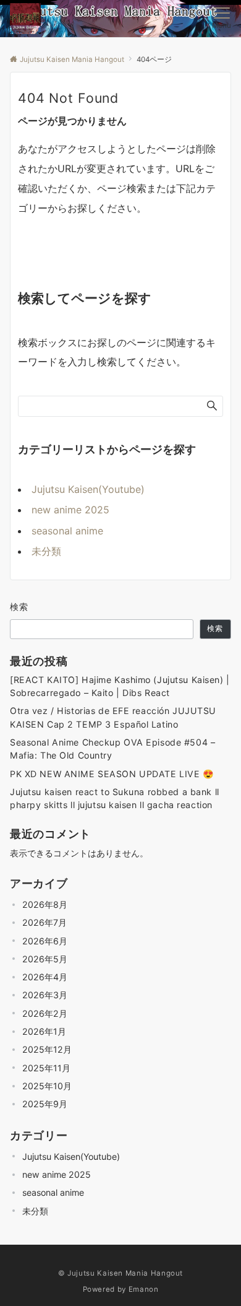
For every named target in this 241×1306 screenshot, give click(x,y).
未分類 (46, 551)
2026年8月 (44, 904)
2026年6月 (44, 941)
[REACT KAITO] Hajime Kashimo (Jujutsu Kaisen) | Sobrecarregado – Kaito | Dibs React (120, 686)
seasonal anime (67, 531)
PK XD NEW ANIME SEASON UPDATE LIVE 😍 (112, 773)
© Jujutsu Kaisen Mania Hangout (120, 1273)
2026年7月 (44, 922)
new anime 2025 (70, 509)
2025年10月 (47, 1086)
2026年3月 (44, 995)
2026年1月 (44, 1031)
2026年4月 (44, 977)
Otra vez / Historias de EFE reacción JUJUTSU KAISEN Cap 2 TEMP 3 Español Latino (113, 717)
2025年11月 (46, 1068)
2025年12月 (47, 1049)
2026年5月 (44, 959)
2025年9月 (44, 1104)
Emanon (144, 1289)
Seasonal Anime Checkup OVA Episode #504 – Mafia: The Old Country (112, 748)
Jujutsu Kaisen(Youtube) (88, 489)
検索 (19, 606)
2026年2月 (44, 1013)
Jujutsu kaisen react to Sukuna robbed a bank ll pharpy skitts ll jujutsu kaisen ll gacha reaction (114, 798)
